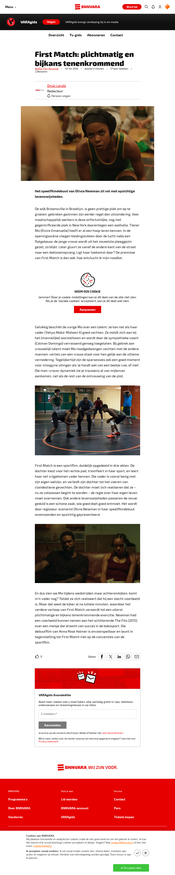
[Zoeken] (146, 7)
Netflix (39, 68)
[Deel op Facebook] (101, 656)
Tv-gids (76, 35)
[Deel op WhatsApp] (128, 656)
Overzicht (56, 35)
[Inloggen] (160, 7)
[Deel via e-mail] (136, 656)
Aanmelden (52, 725)
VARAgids (29, 22)
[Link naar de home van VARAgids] (11, 22)
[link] (39, 90)
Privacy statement (48, 741)
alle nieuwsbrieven (112, 732)
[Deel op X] (110, 656)
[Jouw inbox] (153, 7)
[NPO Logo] (167, 7)
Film (46, 68)
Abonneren (96, 35)
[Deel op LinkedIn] (119, 656)
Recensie (54, 68)
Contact (116, 35)
